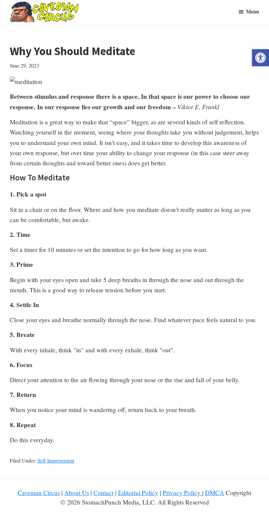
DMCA (214, 492)
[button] (260, 57)
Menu (252, 11)
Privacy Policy (182, 492)
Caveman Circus (39, 492)
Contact (103, 492)
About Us (76, 492)
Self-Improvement (55, 460)
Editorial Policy (138, 492)
